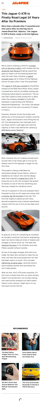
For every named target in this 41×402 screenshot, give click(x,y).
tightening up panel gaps (12, 263)
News (4, 9)
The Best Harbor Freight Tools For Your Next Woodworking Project (10, 355)
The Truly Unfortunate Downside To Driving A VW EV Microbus (30, 385)
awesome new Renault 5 (12, 71)
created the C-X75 (25, 178)
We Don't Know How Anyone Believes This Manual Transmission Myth (10, 386)
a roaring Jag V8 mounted (12, 196)
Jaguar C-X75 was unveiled (16, 86)
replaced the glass (9, 245)
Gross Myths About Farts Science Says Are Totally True (29, 355)
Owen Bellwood (8, 37)
